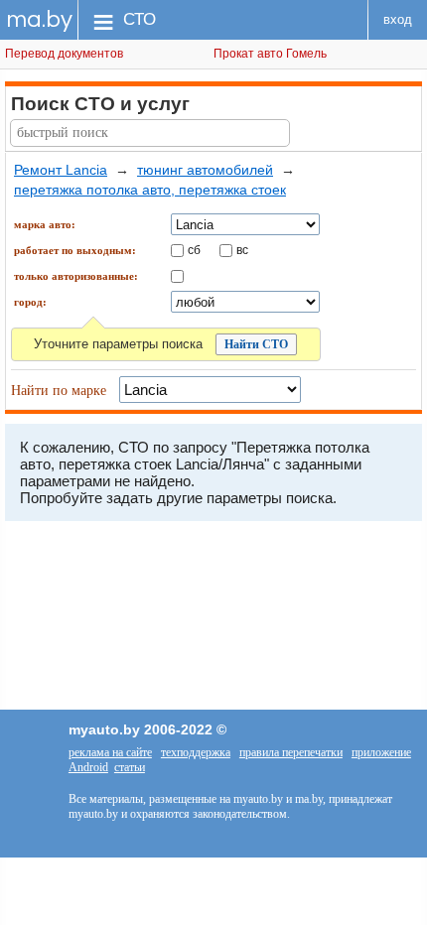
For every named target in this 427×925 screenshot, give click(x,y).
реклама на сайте (110, 752)
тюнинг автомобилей (205, 170)
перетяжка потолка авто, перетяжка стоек (150, 190)
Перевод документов (64, 54)
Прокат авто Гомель (270, 54)
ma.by (39, 19)
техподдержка (195, 752)
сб (194, 249)
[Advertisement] (213, 620)
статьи (129, 767)
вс (242, 249)
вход (397, 19)
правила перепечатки (291, 752)
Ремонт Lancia (60, 170)
